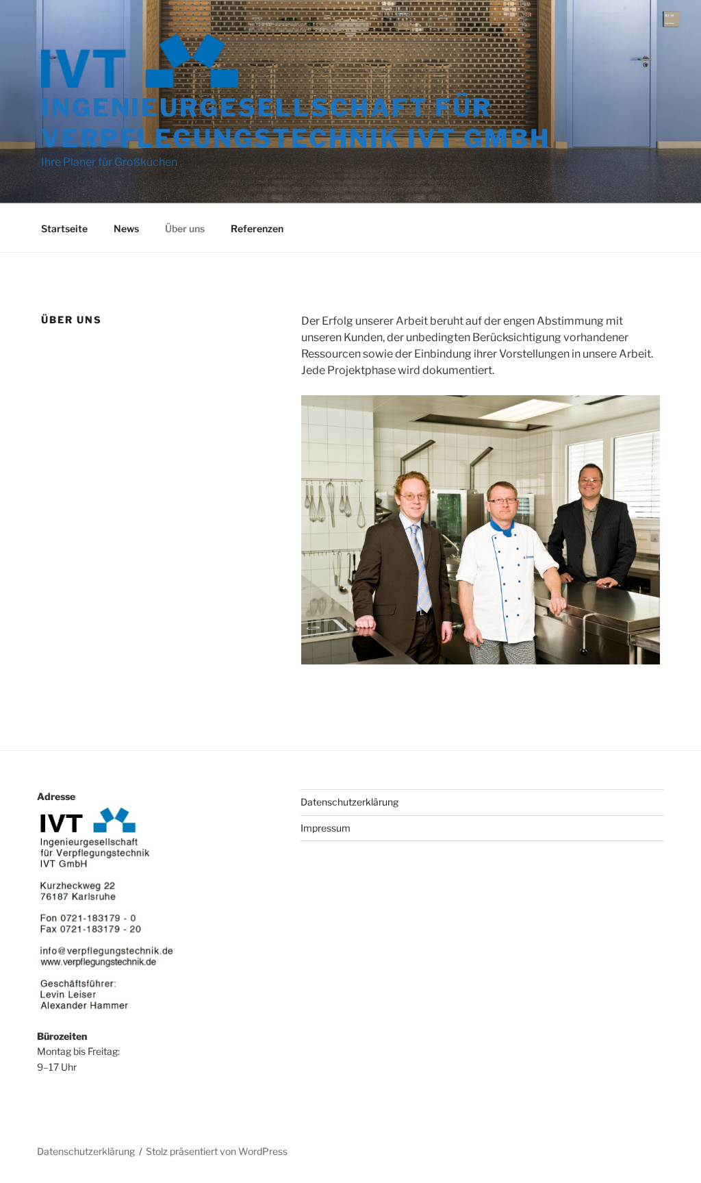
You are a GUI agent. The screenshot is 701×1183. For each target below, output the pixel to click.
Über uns (185, 228)
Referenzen (257, 228)
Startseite (64, 228)
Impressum (325, 828)
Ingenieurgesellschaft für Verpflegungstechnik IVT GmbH (295, 122)
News (126, 228)
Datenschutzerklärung (349, 802)
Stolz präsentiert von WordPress (217, 1151)
